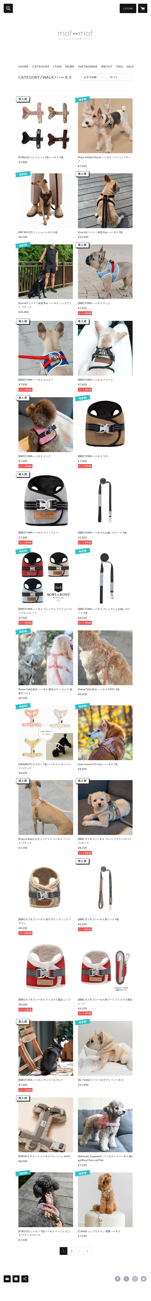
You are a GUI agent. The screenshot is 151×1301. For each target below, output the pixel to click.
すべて (113, 77)
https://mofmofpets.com (143, 1279)
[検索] (8, 8)
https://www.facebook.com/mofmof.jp (117, 1279)
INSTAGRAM (87, 66)
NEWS (69, 66)
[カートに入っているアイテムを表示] (142, 8)
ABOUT (107, 66)
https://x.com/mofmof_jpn (126, 1279)
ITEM (57, 66)
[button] (128, 8)
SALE (130, 66)
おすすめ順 (90, 77)
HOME (23, 66)
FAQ (119, 66)
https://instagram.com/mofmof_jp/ (135, 1279)
